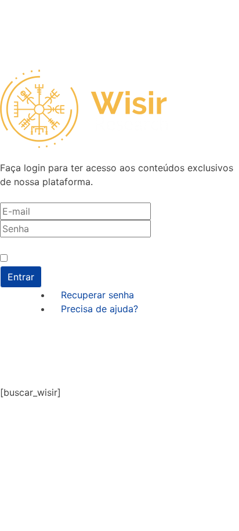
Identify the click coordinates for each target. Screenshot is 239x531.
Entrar (21, 277)
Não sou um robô (44, 258)
